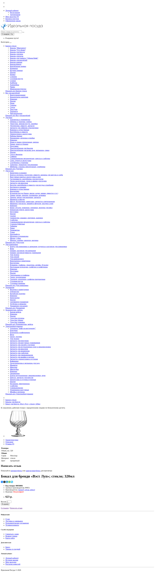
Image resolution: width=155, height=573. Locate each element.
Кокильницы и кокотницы (20, 261)
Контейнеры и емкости (19, 132)
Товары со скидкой (12, 549)
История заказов (11, 560)
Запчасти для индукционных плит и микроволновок (30, 347)
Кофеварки (14, 361)
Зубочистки (14, 292)
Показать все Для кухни (14, 242)
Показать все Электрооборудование (19, 394)
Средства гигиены (17, 318)
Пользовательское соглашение (17, 523)
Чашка (12, 87)
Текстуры (13, 109)
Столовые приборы (17, 283)
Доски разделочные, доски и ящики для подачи (28, 181)
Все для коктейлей (12, 93)
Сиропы (13, 105)
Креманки (14, 68)
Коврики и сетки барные (19, 130)
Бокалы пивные (16, 62)
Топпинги (14, 111)
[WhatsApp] (9, 482)
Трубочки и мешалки (18, 304)
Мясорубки (14, 369)
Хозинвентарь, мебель (14, 310)
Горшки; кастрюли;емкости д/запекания (25, 253)
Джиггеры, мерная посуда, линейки (24, 124)
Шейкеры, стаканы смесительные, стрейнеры (27, 167)
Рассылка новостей (12, 564)
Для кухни (9, 171)
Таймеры (13, 226)
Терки (12, 228)
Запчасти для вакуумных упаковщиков (25, 343)
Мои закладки (10, 562)
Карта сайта (10, 538)
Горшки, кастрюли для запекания (23, 251)
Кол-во (3, 502)
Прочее (13, 72)
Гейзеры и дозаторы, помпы (21, 122)
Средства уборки (16, 320)
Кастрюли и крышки (18, 187)
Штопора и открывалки (19, 236)
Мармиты (13, 365)
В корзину (5, 504)
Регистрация (15, 13)
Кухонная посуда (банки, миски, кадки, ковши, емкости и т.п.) (34, 193)
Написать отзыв (16, 508)
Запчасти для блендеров (19, 341)
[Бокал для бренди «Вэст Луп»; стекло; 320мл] (18, 436)
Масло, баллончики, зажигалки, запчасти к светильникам (32, 201)
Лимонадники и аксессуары (21, 134)
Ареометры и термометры (20, 120)
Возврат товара (11, 536)
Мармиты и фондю (17, 199)
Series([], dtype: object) (26, 490)
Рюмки (12, 75)
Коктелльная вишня (17, 95)
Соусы (12, 107)
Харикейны (14, 85)
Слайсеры (14, 220)
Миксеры (13, 367)
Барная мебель (15, 312)
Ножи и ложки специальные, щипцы (24, 142)
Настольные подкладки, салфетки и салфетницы (29, 267)
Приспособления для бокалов (21, 148)
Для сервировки (11, 244)
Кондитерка (14, 191)
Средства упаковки (17, 322)
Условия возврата (12, 525)
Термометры (15, 230)
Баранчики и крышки (18, 173)
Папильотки (15, 298)
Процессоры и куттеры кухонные (23, 380)
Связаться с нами (12, 534)
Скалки (13, 216)
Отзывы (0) (9, 444)
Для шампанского (17, 259)
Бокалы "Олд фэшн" (18, 50)
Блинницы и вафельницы (20, 332)
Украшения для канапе (19, 306)
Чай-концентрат (16, 113)
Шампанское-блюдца (18, 89)
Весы (12, 335)
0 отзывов (5, 508)
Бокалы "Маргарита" (18, 48)
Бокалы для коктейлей (18, 60)
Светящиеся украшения (19, 302)
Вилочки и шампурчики (19, 289)
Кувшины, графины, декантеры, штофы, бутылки (29, 265)
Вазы (12, 249)
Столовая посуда (16, 79)
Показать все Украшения (15, 308)
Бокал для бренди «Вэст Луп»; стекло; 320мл (22, 404)
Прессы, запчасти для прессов (21, 378)
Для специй (14, 257)
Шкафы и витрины (17, 392)
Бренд (7, 547)
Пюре (12, 103)
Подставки (14, 146)
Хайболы (13, 83)
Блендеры (14, 330)
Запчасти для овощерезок (20, 351)
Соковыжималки (16, 388)
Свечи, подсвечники (18, 277)
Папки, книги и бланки (19, 144)
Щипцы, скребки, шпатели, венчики (24, 240)
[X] (4, 482)
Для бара (8, 118)
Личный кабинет (12, 558)
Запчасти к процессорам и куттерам (24, 359)
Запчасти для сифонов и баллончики (24, 128)
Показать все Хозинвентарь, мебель (19, 324)
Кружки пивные (16, 70)
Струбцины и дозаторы (19, 163)
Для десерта (14, 255)
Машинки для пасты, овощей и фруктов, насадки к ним (31, 203)
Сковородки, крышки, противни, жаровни (26, 218)
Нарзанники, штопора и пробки (22, 138)
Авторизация (15, 15)
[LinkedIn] (7, 482)
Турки (12, 232)
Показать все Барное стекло (16, 91)
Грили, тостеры (16, 337)
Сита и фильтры (16, 154)
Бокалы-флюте (15, 64)
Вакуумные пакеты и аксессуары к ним (25, 177)
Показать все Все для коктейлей (17, 115)
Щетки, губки (15, 238)
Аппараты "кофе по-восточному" (23, 328)
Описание (9, 442)
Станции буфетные (17, 224)
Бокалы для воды (16, 56)
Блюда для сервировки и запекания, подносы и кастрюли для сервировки (38, 246)
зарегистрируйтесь (33, 471)
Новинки (13, 99)
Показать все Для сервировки (16, 285)
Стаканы (13, 77)
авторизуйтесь (16, 471)
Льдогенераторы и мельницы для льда (25, 363)
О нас (7, 519)
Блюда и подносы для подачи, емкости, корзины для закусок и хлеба (36, 175)
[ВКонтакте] (2, 482)
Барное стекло (10, 46)
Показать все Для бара (14, 169)
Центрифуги (15, 234)
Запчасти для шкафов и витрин (22, 357)
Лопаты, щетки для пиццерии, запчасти (25, 197)
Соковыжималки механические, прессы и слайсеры (30, 158)
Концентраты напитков (19, 97)
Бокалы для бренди (17, 52)
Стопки (13, 81)
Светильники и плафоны (19, 275)
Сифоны (13, 156)
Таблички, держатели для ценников (24, 165)
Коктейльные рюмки (18, 66)
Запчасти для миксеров (19, 183)
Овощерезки (15, 373)
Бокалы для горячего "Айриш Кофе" (24, 58)
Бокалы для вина (16, 54)
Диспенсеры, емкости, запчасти (22, 126)
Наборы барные (16, 136)
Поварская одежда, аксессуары (22, 210)
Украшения (9, 287)
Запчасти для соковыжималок (21, 355)
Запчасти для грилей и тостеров (22, 345)
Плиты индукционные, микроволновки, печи (28, 375)
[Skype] (12, 482)
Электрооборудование (14, 326)
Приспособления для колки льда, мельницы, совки (29, 150)
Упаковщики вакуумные (19, 390)
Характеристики (11, 440)
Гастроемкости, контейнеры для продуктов (26, 179)
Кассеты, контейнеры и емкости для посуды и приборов (31, 185)
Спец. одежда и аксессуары (20, 161)
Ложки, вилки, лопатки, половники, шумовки (28, 195)
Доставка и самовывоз (14, 521)
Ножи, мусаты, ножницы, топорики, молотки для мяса (31, 208)
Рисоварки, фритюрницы (20, 384)
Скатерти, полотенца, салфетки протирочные (27, 279)
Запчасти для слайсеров (19, 353)
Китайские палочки (17, 294)
